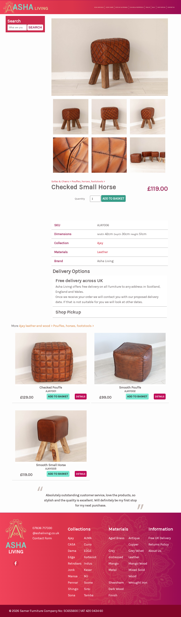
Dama (72, 551)
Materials (61, 252)
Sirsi (87, 589)
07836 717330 (42, 528)
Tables (148, 7)
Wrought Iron (138, 583)
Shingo (73, 589)
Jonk (71, 570)
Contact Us (171, 7)
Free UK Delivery (159, 538)
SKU (57, 225)
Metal (113, 570)
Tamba (89, 595)
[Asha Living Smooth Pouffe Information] (130, 359)
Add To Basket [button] (58, 396)
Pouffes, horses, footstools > (88, 181)
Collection (61, 243)
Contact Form (42, 538)
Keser (88, 570)
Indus (88, 563)
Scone (88, 583)
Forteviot (90, 557)
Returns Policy (158, 544)
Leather (102, 252)
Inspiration (161, 7)
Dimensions (62, 234)
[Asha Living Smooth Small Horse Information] (50, 436)
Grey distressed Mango (116, 557)
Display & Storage (121, 7)
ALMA (88, 538)
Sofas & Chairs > (61, 181)
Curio (88, 544)
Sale (153, 7)
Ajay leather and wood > (36, 326)
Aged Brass (116, 538)
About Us (154, 551)
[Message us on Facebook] (15, 563)
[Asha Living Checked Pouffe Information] (50, 359)
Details (80, 396)
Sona (71, 595)
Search (35, 27)
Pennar (73, 583)
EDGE (88, 551)
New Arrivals (99, 7)
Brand (58, 261)
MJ (86, 576)
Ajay (100, 243)
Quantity (80, 198)
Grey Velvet (136, 551)
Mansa (73, 576)
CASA (71, 544)
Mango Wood (138, 563)
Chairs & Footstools (137, 7)
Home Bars (109, 7)
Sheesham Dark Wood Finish (116, 589)
